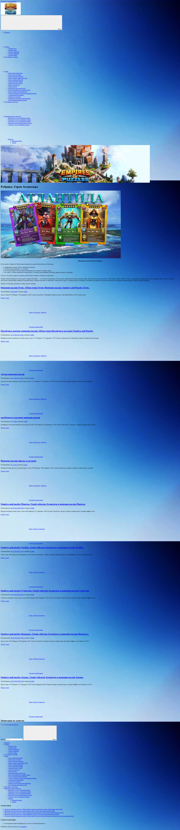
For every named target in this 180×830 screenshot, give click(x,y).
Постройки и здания (11, 57)
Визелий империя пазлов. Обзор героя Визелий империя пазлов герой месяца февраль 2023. (34, 812)
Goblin (25, 291)
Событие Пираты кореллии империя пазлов (22, 93)
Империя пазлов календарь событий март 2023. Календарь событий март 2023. (29, 811)
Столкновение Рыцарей (16, 95)
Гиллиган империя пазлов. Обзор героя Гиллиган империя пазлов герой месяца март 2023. (33, 809)
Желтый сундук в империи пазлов (19, 118)
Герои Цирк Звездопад (15, 73)
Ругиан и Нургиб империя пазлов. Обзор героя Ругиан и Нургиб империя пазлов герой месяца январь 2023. (39, 816)
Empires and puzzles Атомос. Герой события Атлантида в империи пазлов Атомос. (42, 677)
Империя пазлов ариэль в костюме (18, 461)
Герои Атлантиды (14, 85)
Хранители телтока (14, 97)
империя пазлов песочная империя (19, 98)
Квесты (10, 139)
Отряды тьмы (12, 55)
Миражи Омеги (17, 141)
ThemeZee (23, 826)
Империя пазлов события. (12, 116)
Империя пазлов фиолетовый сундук (20, 123)
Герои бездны (12, 86)
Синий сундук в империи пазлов (18, 125)
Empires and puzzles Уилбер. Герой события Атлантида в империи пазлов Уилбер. (42, 547)
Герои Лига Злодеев (14, 75)
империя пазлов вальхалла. (17, 88)
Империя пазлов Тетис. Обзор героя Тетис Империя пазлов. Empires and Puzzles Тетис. (45, 287)
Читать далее (5, 298)
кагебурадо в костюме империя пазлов (20, 417)
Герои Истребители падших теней (19, 90)
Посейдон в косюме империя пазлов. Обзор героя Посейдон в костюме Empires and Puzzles (47, 331)
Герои (6, 71)
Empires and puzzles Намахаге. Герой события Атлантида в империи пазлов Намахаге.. (45, 634)
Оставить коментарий (36, 327)
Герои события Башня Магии (17, 92)
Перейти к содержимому (9, 1)
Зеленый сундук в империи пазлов (19, 121)
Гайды (14, 142)
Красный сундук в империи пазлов (19, 120)
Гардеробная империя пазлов (17, 100)
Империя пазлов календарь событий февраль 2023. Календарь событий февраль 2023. (31, 814)
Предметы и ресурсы (11, 102)
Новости (7, 32)
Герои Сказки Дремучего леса (17, 78)
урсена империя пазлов (12, 374)
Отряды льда (12, 48)
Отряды (6, 47)
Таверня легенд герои (15, 83)
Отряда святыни (13, 53)
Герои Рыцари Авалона (15, 76)
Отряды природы (13, 52)
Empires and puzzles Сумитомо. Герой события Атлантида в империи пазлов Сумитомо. (45, 590)
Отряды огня (12, 50)
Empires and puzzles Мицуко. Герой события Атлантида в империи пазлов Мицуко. (43, 504)
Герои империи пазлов (15, 81)
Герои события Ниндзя (15, 80)
